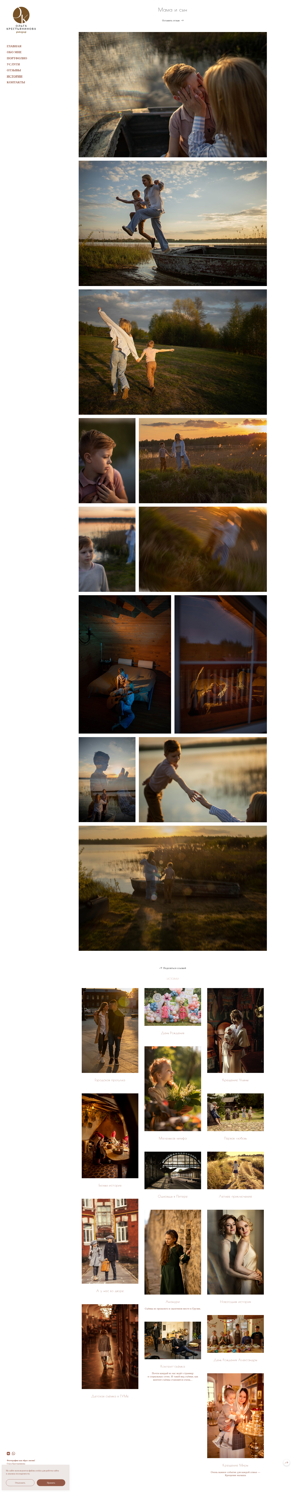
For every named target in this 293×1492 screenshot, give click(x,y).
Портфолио (17, 58)
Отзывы (14, 70)
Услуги (13, 64)
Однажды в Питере (173, 1196)
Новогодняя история (235, 1302)
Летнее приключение (235, 1196)
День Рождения (172, 1033)
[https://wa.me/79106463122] (13, 1453)
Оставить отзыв (171, 20)
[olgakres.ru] (21, 20)
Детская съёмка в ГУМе (110, 1396)
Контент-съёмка (173, 1366)
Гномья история (110, 1185)
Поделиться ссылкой (174, 968)
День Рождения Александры (235, 1360)
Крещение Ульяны (235, 1080)
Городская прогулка (110, 1080)
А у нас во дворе (110, 1291)
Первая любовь (235, 1138)
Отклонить (20, 1482)
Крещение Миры (235, 1465)
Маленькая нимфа (173, 1138)
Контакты (16, 82)
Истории (14, 76)
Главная (14, 46)
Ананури (173, 1302)
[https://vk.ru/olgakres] (8, 1453)
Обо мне (14, 52)
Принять (51, 1482)
